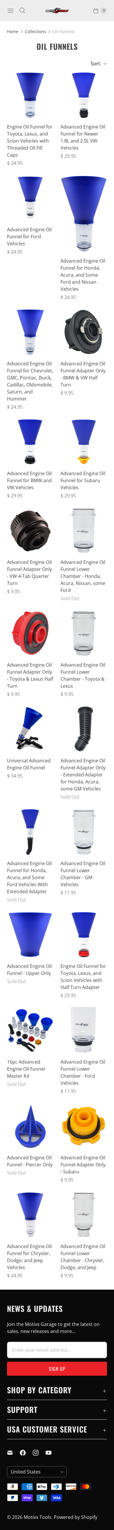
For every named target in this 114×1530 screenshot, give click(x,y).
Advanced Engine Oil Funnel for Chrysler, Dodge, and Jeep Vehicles (29, 1257)
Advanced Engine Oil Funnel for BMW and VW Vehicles (29, 480)
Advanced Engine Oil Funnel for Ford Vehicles (29, 236)
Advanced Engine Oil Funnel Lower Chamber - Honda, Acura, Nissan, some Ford (83, 576)
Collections (35, 31)
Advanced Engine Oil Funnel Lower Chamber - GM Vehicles (83, 874)
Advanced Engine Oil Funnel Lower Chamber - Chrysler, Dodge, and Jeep (83, 1257)
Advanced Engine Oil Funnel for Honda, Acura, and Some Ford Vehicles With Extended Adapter (29, 877)
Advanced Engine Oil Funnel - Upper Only (29, 969)
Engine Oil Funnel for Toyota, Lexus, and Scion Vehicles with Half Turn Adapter (83, 976)
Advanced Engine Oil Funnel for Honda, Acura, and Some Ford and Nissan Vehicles (83, 275)
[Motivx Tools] (57, 10)
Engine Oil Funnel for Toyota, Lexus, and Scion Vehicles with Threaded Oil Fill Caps (30, 141)
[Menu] (10, 11)
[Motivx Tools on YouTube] (52, 1452)
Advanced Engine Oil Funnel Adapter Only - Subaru (83, 1164)
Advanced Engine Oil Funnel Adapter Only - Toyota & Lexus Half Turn (30, 675)
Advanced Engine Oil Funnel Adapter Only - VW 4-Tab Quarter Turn (29, 572)
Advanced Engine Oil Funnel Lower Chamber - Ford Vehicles (83, 1072)
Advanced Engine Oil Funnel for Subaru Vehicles (83, 480)
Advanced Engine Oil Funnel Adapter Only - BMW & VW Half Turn (83, 374)
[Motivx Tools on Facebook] (26, 1452)
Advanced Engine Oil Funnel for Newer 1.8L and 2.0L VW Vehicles (83, 137)
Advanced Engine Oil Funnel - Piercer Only (30, 1161)
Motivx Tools (37, 1517)
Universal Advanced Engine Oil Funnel (29, 764)
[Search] (22, 11)
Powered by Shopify (75, 1517)
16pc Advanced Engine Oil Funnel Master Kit (26, 1069)
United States (34, 1472)
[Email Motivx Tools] (13, 1452)
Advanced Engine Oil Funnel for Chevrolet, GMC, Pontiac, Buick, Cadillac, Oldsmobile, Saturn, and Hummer (30, 381)
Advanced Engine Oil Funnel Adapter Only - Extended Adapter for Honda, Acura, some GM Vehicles (83, 774)
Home (12, 31)
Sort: (94, 63)
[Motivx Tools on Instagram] (39, 1452)
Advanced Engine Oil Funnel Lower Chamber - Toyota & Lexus (83, 675)
